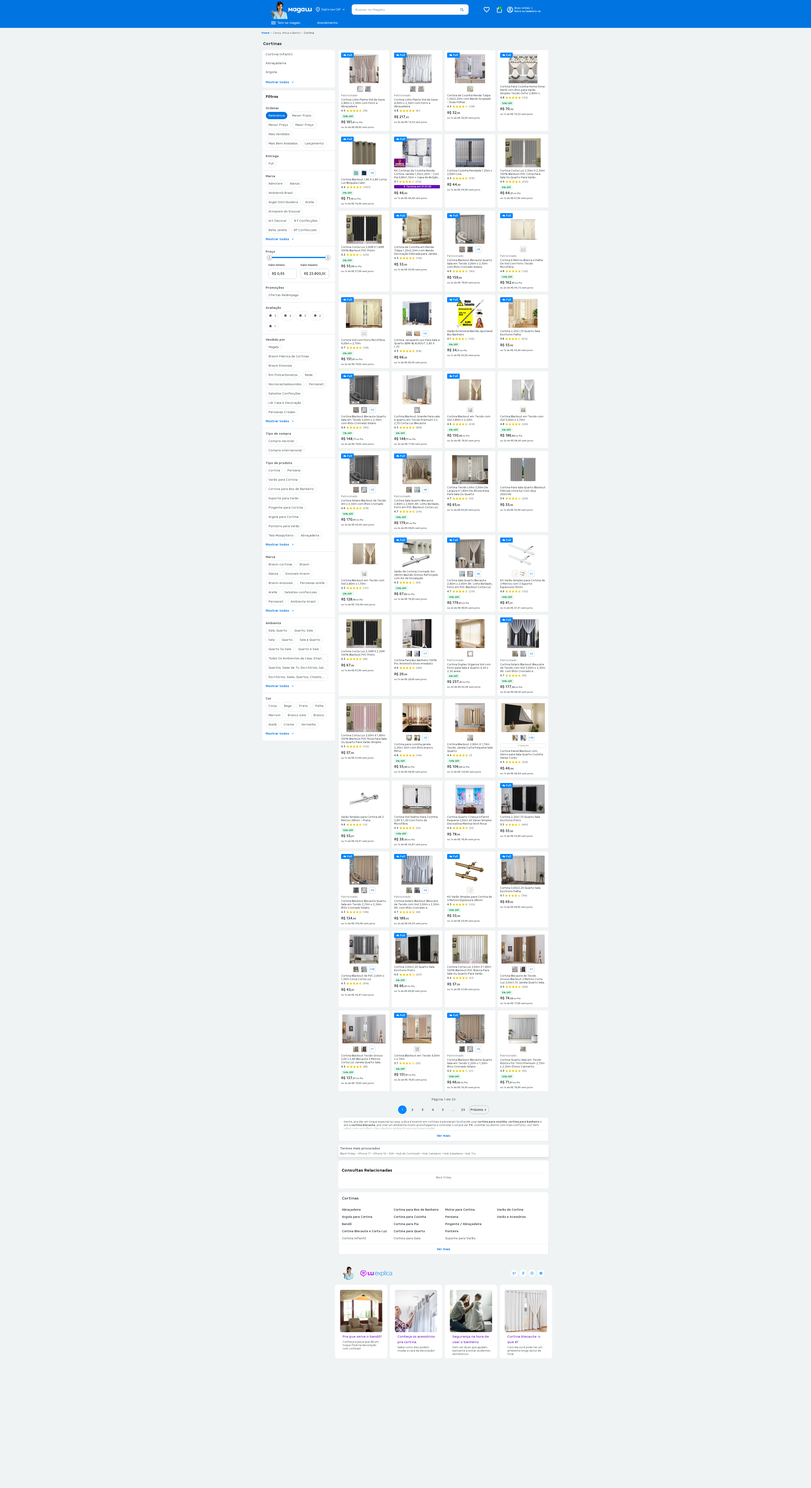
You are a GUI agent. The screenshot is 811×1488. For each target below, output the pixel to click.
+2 (531, 653)
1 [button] (402, 1110)
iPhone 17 (364, 1153)
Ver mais (443, 1135)
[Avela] (409, 654)
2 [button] (412, 1110)
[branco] (360, 89)
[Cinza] (368, 89)
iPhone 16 (379, 1153)
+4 (425, 333)
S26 (391, 1153)
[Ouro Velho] (523, 574)
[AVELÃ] (409, 333)
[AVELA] (515, 738)
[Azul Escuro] (364, 173)
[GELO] (417, 410)
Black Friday (347, 1153)
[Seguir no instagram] (532, 1273)
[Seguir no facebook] (523, 1273)
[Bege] (470, 89)
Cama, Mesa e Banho (287, 32)
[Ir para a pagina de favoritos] (486, 9)
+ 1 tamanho (523, 746)
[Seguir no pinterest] (540, 1273)
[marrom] (364, 1049)
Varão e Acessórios (511, 1216)
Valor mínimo (276, 265)
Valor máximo (309, 265)
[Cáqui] (523, 410)
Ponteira (452, 1231)
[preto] (523, 969)
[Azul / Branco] (417, 490)
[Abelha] (409, 738)
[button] (461, 9)
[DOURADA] (417, 333)
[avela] (356, 1049)
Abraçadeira (351, 1209)
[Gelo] (364, 410)
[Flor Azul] (417, 738)
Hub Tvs (470, 1153)
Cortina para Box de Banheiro (416, 1209)
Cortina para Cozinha (410, 1216)
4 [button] (433, 1110)
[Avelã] (462, 249)
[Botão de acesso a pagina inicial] (291, 9)
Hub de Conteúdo (408, 1153)
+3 (478, 249)
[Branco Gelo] (364, 574)
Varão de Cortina (510, 1209)
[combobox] (410, 9)
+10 (531, 737)
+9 (372, 173)
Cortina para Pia (406, 1224)
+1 (531, 573)
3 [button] (422, 1110)
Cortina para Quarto (409, 1231)
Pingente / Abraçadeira (463, 1224)
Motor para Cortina (460, 1209)
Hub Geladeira (453, 1153)
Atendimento (327, 23)
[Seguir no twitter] (514, 1273)
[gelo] (515, 969)
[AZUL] (523, 738)
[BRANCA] (523, 249)
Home (265, 32)
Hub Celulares (432, 1153)
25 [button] (463, 1110)
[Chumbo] (470, 249)
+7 (425, 653)
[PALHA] (421, 89)
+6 (425, 489)
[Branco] (364, 333)
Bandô (347, 1224)
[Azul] (356, 173)
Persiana (451, 1216)
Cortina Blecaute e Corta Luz (364, 1231)
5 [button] (443, 1110)
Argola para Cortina (357, 1216)
